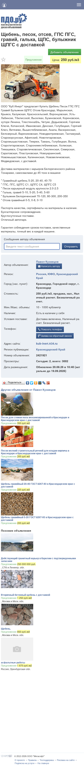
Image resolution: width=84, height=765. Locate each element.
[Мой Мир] (40, 381)
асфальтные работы (13, 662)
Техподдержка (47, 760)
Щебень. (6, 628)
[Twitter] (32, 381)
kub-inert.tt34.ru (47, 343)
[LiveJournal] (44, 381)
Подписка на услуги (24, 763)
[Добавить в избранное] (3, 61)
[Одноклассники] (36, 381)
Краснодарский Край (50, 349)
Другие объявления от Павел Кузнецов (28, 389)
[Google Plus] (48, 381)
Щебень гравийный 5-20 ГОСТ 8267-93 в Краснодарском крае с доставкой (37, 518)
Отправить (71, 246)
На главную (43, 763)
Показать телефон (51, 329)
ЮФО (51, 274)
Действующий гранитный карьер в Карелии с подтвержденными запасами (38, 559)
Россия (41, 274)
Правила (32, 760)
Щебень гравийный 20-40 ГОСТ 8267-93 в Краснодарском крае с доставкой (38, 485)
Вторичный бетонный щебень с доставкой (25, 594)
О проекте (20, 760)
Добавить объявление (64, 52)
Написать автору (50, 266)
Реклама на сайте (66, 760)
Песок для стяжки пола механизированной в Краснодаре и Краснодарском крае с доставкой (35, 418)
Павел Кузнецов (47, 261)
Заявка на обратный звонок (56, 335)
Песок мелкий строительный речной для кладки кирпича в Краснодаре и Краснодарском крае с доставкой (35, 452)
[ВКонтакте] (28, 381)
